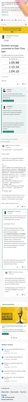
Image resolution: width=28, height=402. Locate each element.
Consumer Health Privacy (7, 399)
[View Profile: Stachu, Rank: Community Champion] (3, 146)
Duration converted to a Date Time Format (13, 364)
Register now (5, 14)
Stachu (7, 145)
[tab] (13, 338)
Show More (5, 76)
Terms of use (23, 391)
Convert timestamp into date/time (13, 357)
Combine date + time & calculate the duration (14, 378)
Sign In (24, 20)
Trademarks (4, 395)
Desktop (4, 24)
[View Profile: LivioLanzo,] (4, 90)
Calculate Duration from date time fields (15, 371)
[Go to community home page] (9, 20)
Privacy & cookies (14, 391)
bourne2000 (14, 359)
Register (20, 20)
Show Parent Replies (5, 141)
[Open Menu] (26, 24)
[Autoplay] (11, 338)
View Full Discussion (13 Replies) (9, 139)
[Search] (16, 20)
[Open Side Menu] (2, 20)
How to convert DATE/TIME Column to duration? (14, 350)
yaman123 (13, 373)
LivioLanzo (9, 89)
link (14, 224)
